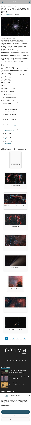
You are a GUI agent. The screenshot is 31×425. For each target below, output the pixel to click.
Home (2, 6)
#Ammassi (7, 125)
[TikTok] (20, 360)
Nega (15, 416)
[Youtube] (26, 360)
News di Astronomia (12, 379)
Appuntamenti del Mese (13, 372)
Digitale (7, 138)
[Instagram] (8, 360)
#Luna (11, 125)
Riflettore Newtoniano (9, 130)
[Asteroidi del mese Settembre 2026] (4, 372)
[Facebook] (5, 360)
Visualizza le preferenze (15, 419)
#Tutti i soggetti (17, 125)
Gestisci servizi (5, 408)
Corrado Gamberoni (6, 14)
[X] (23, 360)
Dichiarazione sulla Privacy (18, 423)
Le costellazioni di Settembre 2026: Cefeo (19, 383)
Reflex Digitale (8, 143)
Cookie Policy (9, 423)
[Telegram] (17, 360)
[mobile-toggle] (2, 2)
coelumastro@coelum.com (18, 357)
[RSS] (11, 360)
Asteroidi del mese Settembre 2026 (17, 370)
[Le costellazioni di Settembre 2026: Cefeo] (4, 385)
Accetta (15, 412)
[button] (29, 395)
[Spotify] (14, 360)
